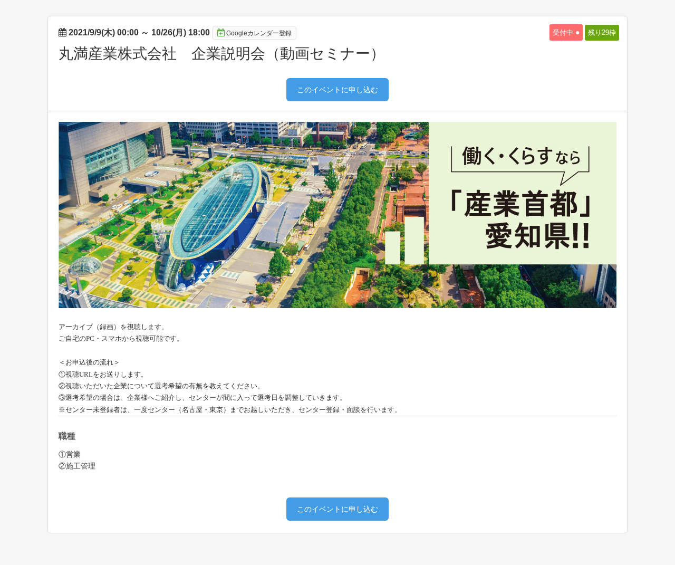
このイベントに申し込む (337, 89)
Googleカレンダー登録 (259, 33)
